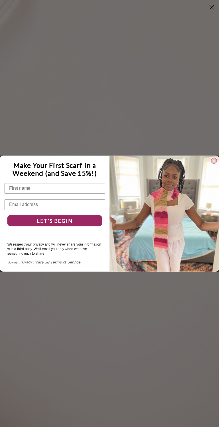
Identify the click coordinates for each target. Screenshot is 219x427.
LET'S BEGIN (54, 220)
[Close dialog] (214, 161)
